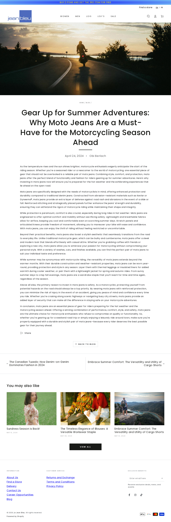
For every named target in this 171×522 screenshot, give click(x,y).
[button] (148, 16)
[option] (162, 7)
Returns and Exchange (60, 477)
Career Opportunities (20, 494)
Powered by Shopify (15, 516)
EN (157, 7)
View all (85, 447)
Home (81, 103)
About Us (12, 477)
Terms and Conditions (60, 481)
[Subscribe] (162, 478)
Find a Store (14, 481)
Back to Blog (87, 344)
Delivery (12, 486)
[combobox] (157, 7)
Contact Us (14, 490)
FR (162, 7)
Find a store (145, 7)
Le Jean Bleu (19, 512)
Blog (88, 103)
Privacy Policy (55, 486)
